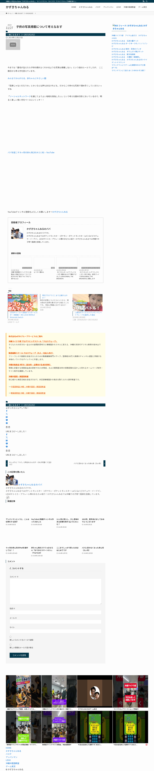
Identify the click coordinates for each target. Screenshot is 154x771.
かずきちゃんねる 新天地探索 (123, 54)
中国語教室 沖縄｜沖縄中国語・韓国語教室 (28, 386)
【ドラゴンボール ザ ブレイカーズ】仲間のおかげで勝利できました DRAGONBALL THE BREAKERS (66, 275)
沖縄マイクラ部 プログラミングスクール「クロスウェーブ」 (33, 341)
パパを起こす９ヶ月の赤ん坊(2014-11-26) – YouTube (31, 152)
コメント (14, 576)
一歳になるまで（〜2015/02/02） (21, 34)
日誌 (53, 268)
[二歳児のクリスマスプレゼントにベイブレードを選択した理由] (88, 302)
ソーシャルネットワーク (20, 96)
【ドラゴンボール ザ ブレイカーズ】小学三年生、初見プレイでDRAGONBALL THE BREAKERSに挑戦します (89, 275)
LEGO (8, 760)
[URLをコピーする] (8, 427)
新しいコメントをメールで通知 (21, 640)
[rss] (143, 1)
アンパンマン (11, 757)
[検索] (146, 1)
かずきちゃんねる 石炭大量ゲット (125, 41)
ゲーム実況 (10, 766)
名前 (12, 608)
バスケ (9, 753)
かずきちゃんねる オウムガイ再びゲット (128, 51)
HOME (8, 747)
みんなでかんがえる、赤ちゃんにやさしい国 (27, 78)
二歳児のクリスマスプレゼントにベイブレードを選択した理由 (88, 313)
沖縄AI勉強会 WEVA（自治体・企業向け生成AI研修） (30, 364)
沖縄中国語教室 (12, 763)
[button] (7, 410)
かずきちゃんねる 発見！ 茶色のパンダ (126, 49)
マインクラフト (27, 268)
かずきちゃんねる (17, 7)
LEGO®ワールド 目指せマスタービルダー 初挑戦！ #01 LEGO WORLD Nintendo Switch (24, 314)
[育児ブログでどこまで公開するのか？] (56, 302)
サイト (12, 627)
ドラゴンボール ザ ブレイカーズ (68, 268)
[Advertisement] (55, 182)
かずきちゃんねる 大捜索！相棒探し (126, 57)
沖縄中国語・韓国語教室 (19, 376)
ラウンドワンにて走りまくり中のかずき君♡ (128, 70)
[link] (7, 497)
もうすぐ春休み (39, 272)
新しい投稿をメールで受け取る (21, 647)
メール (13, 618)
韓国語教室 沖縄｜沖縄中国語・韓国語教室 (28, 393)
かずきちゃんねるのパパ (30, 484)
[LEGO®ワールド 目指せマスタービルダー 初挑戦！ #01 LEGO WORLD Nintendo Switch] (23, 302)
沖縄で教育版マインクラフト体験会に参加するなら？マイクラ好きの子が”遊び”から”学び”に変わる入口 (21, 275)
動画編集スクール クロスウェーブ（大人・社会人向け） (31, 353)
